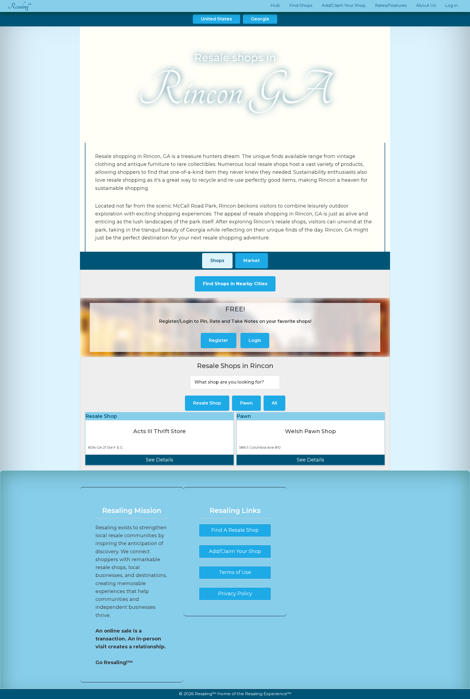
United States (216, 19)
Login (255, 340)
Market (251, 260)
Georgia (260, 19)
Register (218, 340)
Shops (217, 260)
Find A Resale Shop (235, 530)
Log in (451, 5)
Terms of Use (235, 572)
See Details (159, 460)
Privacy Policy (235, 594)
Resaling (18, 6)
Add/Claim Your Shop (235, 551)
